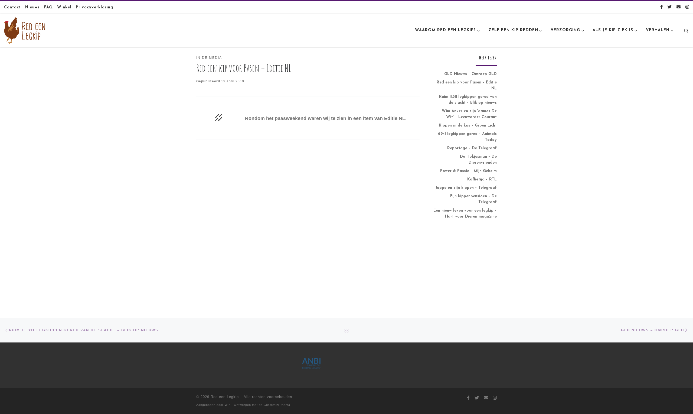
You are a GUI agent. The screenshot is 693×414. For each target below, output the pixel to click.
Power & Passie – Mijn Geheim (468, 171)
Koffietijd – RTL (482, 179)
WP (227, 404)
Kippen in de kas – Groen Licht (468, 126)
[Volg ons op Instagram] (687, 7)
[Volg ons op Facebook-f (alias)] (661, 7)
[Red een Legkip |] (24, 30)
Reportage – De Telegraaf (472, 148)
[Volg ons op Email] (678, 7)
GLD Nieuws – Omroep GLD (470, 74)
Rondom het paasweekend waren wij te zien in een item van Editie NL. (326, 118)
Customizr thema (277, 404)
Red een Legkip (225, 397)
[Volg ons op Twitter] (670, 7)
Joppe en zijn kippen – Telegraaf (466, 188)
